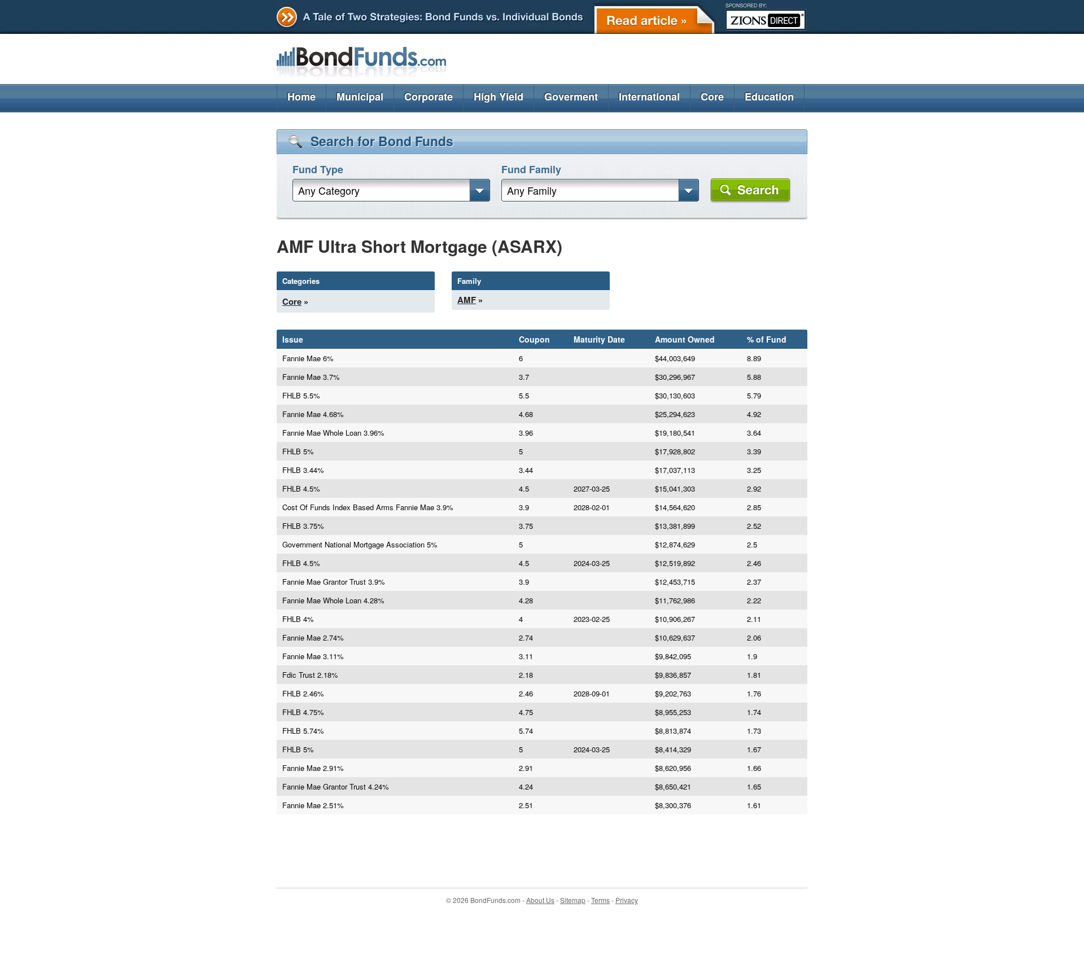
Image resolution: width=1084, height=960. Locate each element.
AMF (466, 299)
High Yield (498, 96)
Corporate (428, 96)
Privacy (626, 900)
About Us (540, 900)
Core (712, 96)
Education (769, 96)
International (649, 96)
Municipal (359, 96)
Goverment (571, 96)
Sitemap (572, 900)
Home (301, 96)
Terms (600, 900)
